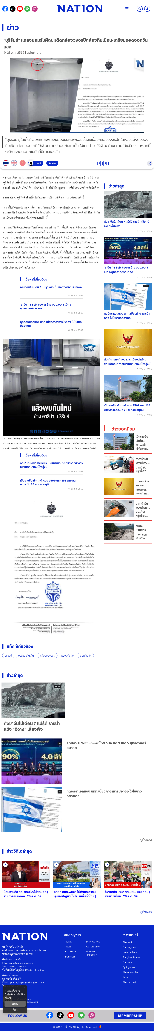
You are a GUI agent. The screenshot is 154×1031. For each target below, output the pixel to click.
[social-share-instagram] (35, 9)
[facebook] (49, 1017)
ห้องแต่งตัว (67, 655)
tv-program (93, 941)
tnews (126, 976)
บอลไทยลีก (85, 655)
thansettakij (129, 982)
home (68, 941)
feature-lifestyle (91, 953)
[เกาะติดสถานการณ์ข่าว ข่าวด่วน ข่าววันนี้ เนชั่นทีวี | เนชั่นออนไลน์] (79, 8)
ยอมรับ (15, 1004)
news (68, 946)
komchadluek (130, 952)
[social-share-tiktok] (12, 9)
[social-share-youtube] (20, 9)
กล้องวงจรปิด (47, 655)
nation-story (94, 946)
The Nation (128, 942)
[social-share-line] (27, 9)
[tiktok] (60, 1017)
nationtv (127, 962)
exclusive (70, 951)
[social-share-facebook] (5, 9)
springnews (129, 967)
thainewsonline (131, 972)
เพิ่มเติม (8, 997)
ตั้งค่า (15, 1010)
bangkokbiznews (131, 957)
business (70, 956)
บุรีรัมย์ (8, 655)
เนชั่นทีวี (67, 1027)
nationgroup (129, 947)
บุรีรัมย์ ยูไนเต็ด (26, 655)
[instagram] (91, 1017)
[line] (81, 1017)
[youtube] (70, 1017)
